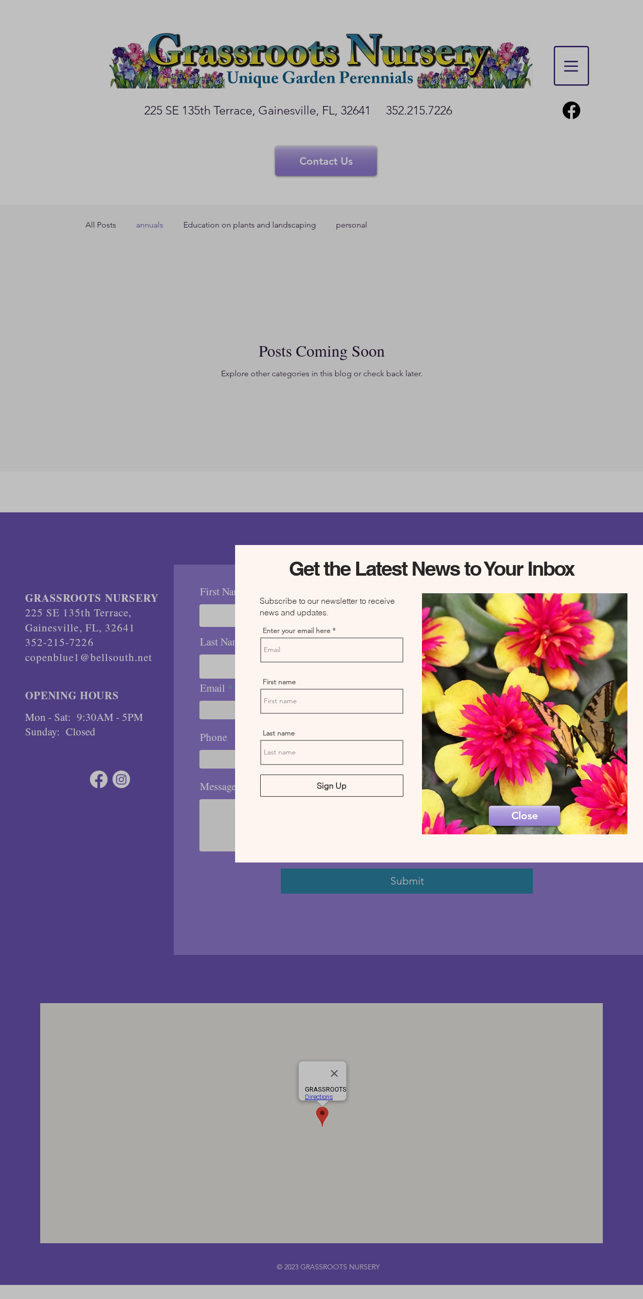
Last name (279, 732)
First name (279, 681)
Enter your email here (297, 630)
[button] (524, 816)
